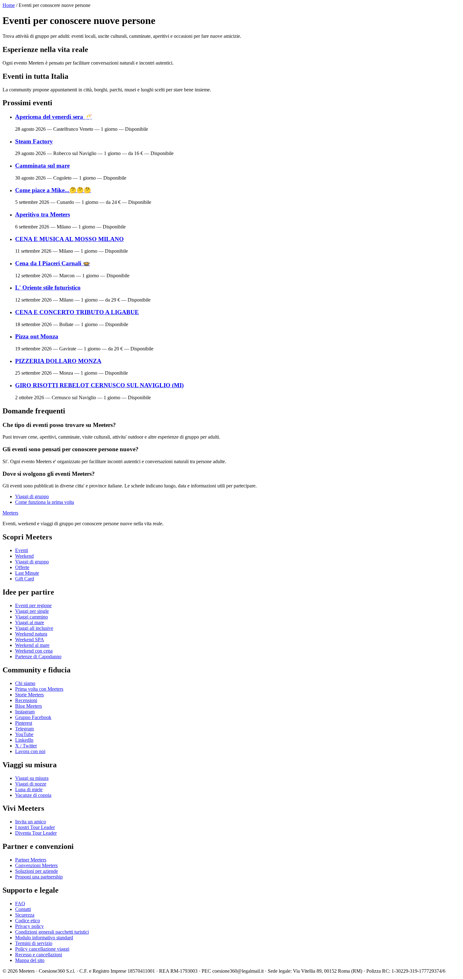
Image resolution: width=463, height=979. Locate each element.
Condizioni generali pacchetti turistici (52, 932)
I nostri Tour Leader (35, 827)
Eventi (21, 550)
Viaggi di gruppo (32, 496)
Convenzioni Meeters (36, 865)
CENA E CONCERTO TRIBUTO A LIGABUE (77, 312)
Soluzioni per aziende (36, 871)
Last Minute (27, 573)
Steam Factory (34, 141)
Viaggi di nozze (30, 783)
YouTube (24, 734)
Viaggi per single (32, 611)
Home (9, 5)
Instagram (25, 711)
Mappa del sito (29, 960)
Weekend (24, 556)
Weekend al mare (32, 645)
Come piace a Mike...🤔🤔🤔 (53, 190)
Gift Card (24, 578)
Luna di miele (29, 789)
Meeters (10, 512)
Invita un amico (30, 821)
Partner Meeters (30, 859)
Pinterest (23, 723)
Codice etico (27, 920)
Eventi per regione (33, 605)
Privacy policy (29, 926)
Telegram (24, 728)
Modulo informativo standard (44, 937)
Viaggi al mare (29, 622)
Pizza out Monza (36, 336)
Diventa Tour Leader (36, 833)
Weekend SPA (29, 639)
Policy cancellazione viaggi (42, 949)
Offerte (22, 567)
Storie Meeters (29, 694)
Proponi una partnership (39, 876)
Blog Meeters (28, 706)
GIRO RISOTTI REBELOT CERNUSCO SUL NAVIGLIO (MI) (99, 385)
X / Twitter (26, 745)
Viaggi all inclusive (34, 628)
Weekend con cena (34, 651)
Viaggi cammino (31, 616)
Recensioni (26, 700)
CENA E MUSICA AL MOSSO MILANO (69, 239)
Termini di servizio (33, 943)
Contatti (23, 909)
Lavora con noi (30, 751)
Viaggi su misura (32, 778)
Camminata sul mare (42, 165)
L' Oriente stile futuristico (48, 287)
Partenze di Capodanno (38, 656)
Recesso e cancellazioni (38, 954)
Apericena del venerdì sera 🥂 (53, 116)
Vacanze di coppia (33, 795)
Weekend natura (31, 633)
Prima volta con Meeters (39, 689)
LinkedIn (24, 740)
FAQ (20, 903)
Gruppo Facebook (33, 717)
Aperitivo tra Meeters (42, 214)
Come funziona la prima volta (44, 502)
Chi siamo (25, 683)
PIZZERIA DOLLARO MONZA (58, 361)
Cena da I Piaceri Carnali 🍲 (52, 263)
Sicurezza (24, 915)
